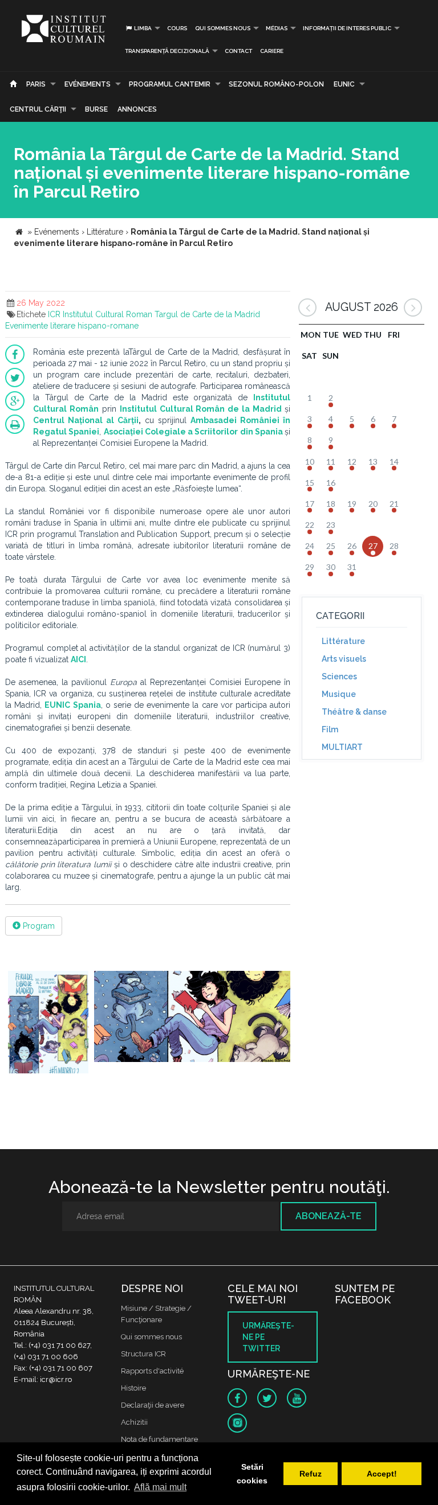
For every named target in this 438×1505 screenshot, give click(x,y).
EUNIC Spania (72, 705)
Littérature (343, 641)
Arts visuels (344, 658)
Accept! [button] (382, 1473)
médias (276, 28)
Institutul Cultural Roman (107, 314)
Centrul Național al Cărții (86, 420)
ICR (54, 314)
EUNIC (344, 84)
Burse (96, 109)
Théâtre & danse (354, 711)
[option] (48, 1023)
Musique (339, 694)
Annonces (137, 109)
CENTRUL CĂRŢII (38, 109)
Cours (177, 28)
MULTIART (342, 747)
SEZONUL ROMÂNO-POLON (276, 84)
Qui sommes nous (222, 28)
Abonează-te (328, 1216)
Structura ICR (143, 1354)
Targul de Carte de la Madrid (207, 314)
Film (330, 729)
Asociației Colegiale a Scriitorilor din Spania (193, 431)
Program (38, 925)
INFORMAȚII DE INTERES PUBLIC (347, 28)
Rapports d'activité (152, 1371)
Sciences (339, 676)
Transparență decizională (167, 51)
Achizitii (134, 1422)
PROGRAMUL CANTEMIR (169, 84)
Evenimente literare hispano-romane (72, 325)
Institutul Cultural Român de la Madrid (201, 408)
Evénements (87, 84)
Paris (36, 84)
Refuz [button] (310, 1473)
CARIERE (271, 51)
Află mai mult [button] (160, 1487)
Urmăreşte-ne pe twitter (268, 1337)
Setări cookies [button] (252, 1473)
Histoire (133, 1388)
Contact (238, 51)
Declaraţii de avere (152, 1405)
